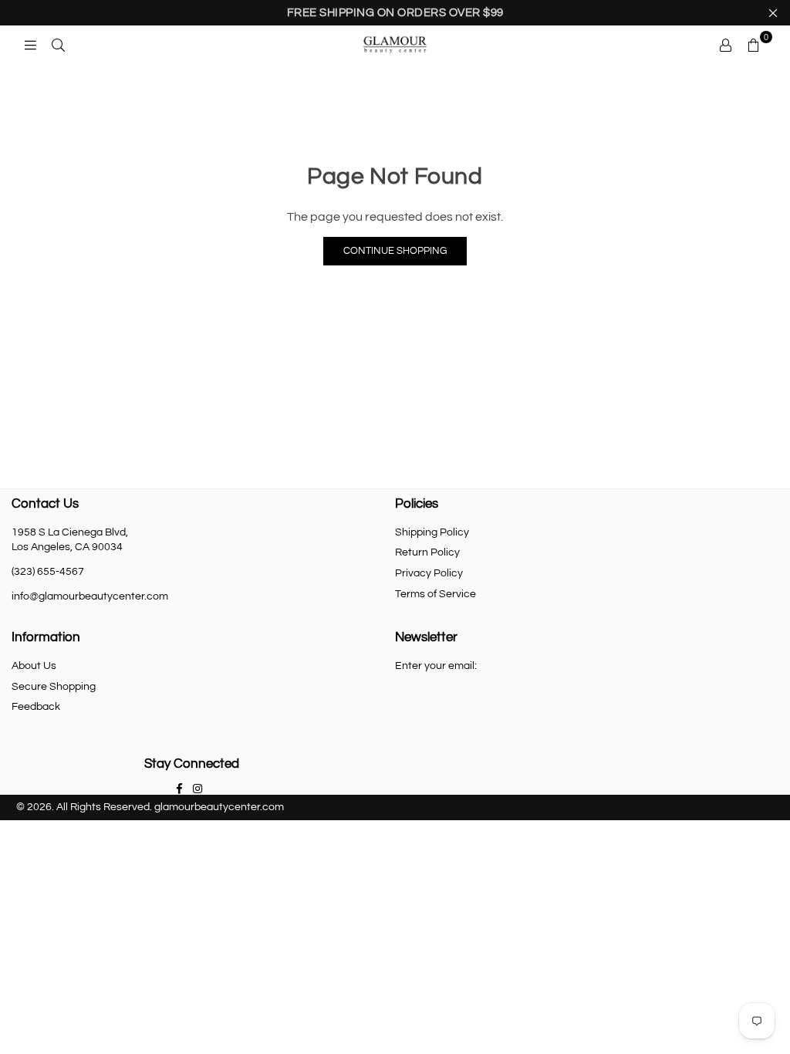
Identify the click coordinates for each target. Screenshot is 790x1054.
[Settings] (725, 44)
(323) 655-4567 (48, 571)
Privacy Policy (429, 573)
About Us (34, 665)
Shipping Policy (432, 532)
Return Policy (427, 552)
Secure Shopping (54, 686)
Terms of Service (435, 594)
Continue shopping (395, 250)
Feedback (36, 706)
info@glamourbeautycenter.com (90, 596)
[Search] (58, 44)
